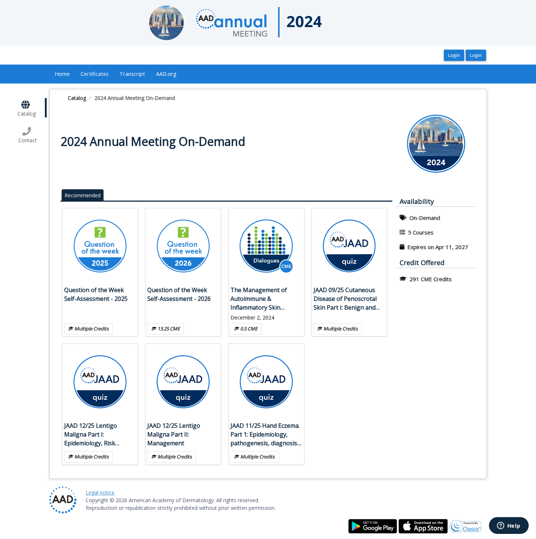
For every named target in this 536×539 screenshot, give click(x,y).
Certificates (95, 73)
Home (62, 73)
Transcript (132, 73)
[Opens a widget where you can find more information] (509, 526)
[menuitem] (62, 74)
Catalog (77, 97)
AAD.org (166, 73)
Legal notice (100, 492)
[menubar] (115, 74)
